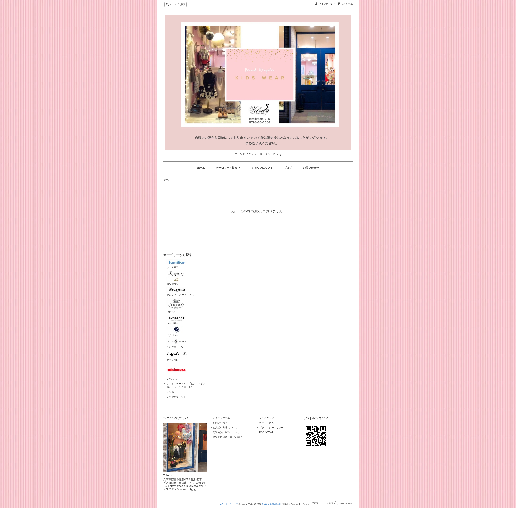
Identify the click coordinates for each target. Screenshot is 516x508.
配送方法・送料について (226, 432)
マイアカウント (327, 3)
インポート (172, 392)
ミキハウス (172, 378)
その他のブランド (176, 397)
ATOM (269, 432)
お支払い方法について (225, 427)
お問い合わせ (311, 167)
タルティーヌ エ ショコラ (180, 295)
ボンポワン (172, 284)
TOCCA (170, 312)
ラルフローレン (174, 347)
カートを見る (266, 422)
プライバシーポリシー (271, 427)
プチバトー (172, 335)
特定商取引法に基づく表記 (227, 437)
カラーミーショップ (229, 504)
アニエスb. (172, 360)
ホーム (201, 167)
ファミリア (172, 267)
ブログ (288, 167)
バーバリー (172, 323)
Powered (307, 504)
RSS (261, 432)
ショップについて (262, 167)
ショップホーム (221, 417)
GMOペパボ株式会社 (271, 504)
